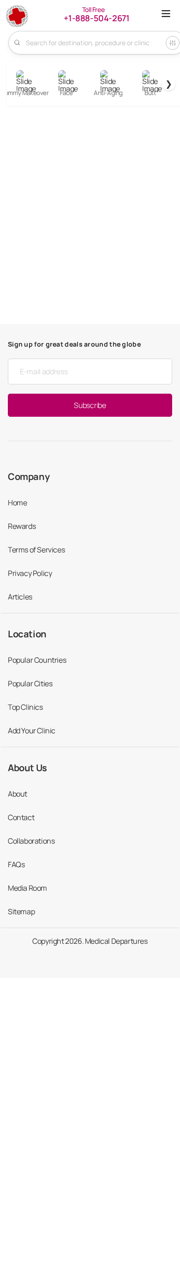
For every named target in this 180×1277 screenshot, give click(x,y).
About (17, 794)
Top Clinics (25, 707)
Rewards (22, 526)
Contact (21, 817)
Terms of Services (36, 550)
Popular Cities (30, 683)
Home (17, 503)
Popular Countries (37, 660)
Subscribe (90, 405)
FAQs (16, 864)
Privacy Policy (30, 573)
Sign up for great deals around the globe (74, 344)
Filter (173, 43)
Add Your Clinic (31, 730)
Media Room (27, 888)
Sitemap (21, 911)
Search (17, 42)
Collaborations (31, 841)
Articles (20, 597)
